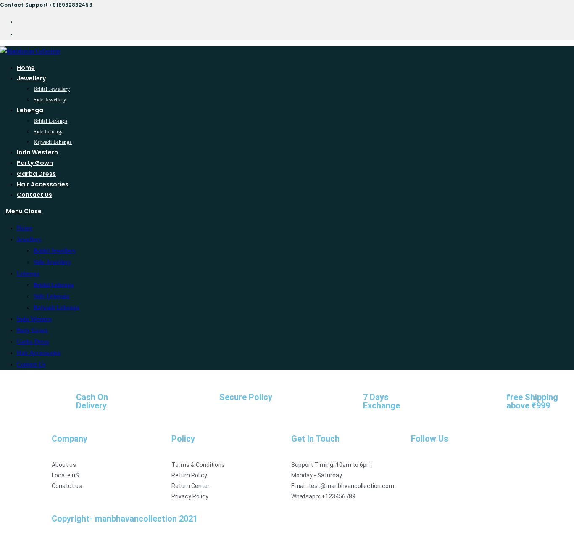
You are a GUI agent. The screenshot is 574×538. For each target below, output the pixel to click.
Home (25, 228)
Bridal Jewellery (55, 250)
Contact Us (31, 364)
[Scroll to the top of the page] (2, 532)
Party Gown (32, 330)
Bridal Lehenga (54, 284)
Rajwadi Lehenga (56, 307)
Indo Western (34, 318)
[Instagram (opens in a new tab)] (19, 33)
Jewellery (29, 239)
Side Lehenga (51, 296)
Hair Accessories (39, 353)
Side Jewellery (52, 262)
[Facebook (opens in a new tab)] (19, 21)
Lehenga (28, 273)
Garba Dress (33, 341)
